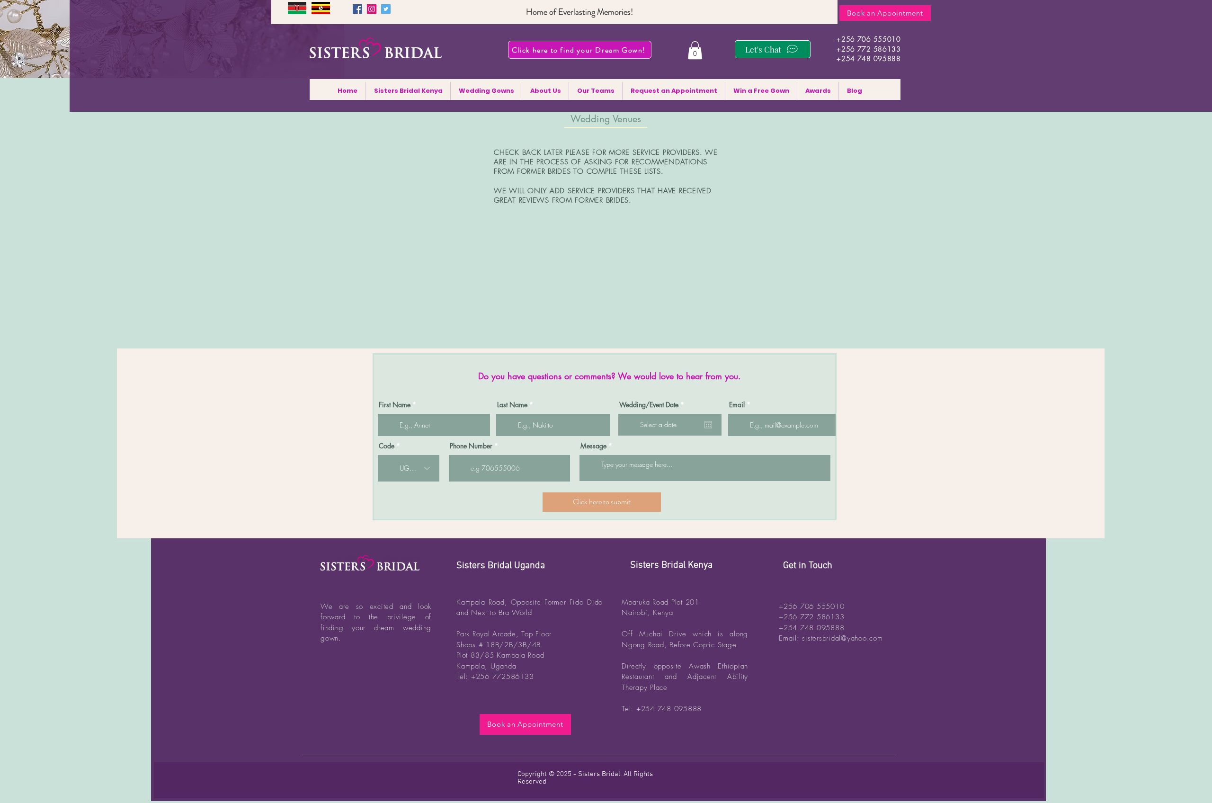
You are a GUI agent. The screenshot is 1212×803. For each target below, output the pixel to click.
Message (593, 446)
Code (386, 446)
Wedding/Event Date (653, 405)
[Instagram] (371, 9)
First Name (394, 405)
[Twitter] (386, 9)
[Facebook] (357, 9)
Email (737, 405)
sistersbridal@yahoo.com (842, 638)
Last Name (512, 405)
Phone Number (471, 446)
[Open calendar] (708, 424)
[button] (695, 50)
